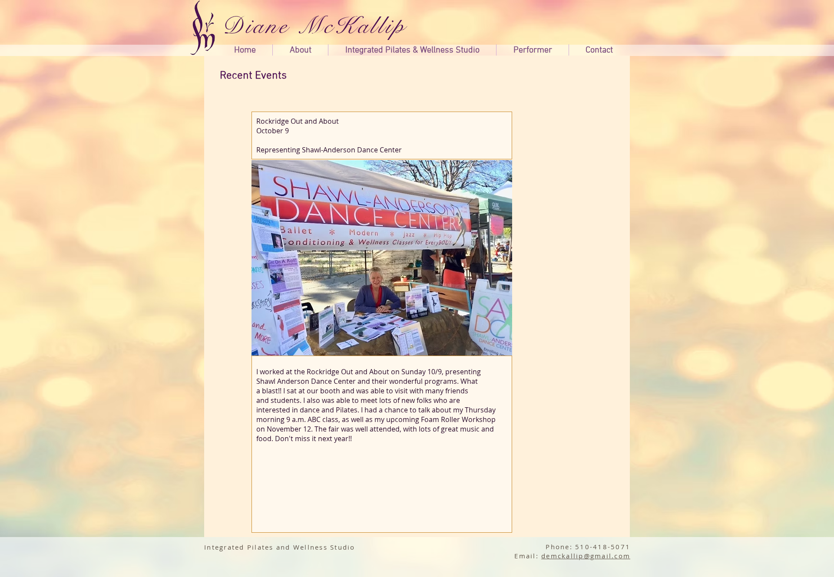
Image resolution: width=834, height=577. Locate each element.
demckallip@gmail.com (585, 555)
